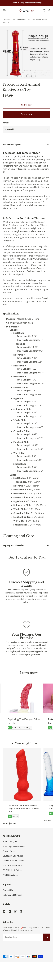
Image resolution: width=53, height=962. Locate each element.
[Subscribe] (46, 937)
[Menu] (4, 10)
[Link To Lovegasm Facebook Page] (10, 911)
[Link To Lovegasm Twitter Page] (15, 911)
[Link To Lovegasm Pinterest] (21, 911)
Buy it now (26, 114)
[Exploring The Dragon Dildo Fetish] (22, 708)
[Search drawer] (44, 11)
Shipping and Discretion (13, 545)
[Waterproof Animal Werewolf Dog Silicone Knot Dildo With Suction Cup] (22, 774)
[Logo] (26, 11)
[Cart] (49, 11)
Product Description (12, 144)
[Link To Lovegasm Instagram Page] (4, 911)
